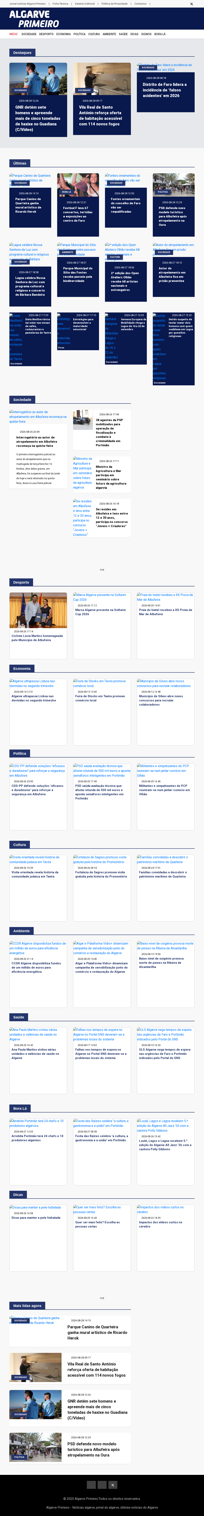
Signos (146, 34)
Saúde (123, 34)
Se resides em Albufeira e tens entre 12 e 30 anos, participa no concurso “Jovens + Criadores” (112, 518)
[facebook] (176, 4)
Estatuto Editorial (85, 3)
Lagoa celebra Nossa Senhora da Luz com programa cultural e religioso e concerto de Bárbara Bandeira (30, 286)
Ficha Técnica (60, 3)
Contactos (140, 3)
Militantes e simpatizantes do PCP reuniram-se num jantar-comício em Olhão (164, 790)
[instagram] (184, 4)
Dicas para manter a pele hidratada (36, 1218)
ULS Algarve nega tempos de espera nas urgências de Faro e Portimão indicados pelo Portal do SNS (164, 1054)
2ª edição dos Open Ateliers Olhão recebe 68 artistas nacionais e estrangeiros (125, 281)
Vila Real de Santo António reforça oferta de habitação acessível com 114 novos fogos (97, 1370)
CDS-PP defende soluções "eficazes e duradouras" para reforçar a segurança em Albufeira (37, 790)
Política (79, 34)
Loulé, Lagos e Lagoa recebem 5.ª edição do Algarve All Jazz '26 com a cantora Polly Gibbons (165, 1145)
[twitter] (192, 4)
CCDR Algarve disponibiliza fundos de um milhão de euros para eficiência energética (36, 968)
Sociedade (29, 34)
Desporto (46, 34)
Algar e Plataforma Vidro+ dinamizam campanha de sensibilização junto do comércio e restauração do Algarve (101, 968)
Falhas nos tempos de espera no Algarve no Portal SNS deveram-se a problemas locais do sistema (101, 1054)
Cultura (94, 34)
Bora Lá (160, 34)
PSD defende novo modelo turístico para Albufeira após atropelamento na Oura (173, 216)
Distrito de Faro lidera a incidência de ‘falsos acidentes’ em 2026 (165, 90)
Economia (63, 34)
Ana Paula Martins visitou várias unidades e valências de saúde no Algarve (35, 1054)
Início (13, 34)
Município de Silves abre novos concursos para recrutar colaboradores (161, 700)
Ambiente (109, 34)
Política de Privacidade (115, 3)
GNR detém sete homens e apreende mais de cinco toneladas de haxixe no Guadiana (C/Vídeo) (37, 118)
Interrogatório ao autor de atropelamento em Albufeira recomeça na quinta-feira (36, 442)
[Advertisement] (102, 556)
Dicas (134, 34)
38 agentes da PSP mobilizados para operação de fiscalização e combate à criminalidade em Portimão (109, 432)
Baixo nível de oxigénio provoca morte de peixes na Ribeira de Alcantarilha (161, 963)
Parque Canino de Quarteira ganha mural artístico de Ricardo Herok (97, 1333)
